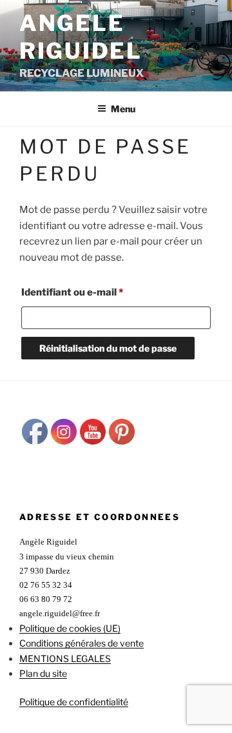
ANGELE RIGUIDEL (80, 37)
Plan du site (43, 673)
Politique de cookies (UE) (70, 628)
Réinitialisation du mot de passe (108, 348)
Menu (123, 108)
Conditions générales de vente (81, 643)
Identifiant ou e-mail (99, 292)
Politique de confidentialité (73, 701)
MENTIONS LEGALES (65, 658)
